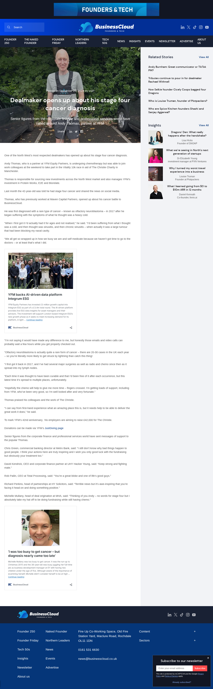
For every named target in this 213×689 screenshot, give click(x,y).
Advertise (186, 41)
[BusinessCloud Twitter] (188, 27)
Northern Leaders (82, 41)
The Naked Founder (31, 41)
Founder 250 (10, 41)
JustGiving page (54, 428)
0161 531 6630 (88, 649)
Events (150, 41)
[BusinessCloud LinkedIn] (182, 27)
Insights (135, 41)
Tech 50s (105, 41)
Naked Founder (56, 631)
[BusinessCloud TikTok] (194, 27)
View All (204, 57)
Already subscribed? (181, 682)
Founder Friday (58, 41)
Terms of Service (171, 676)
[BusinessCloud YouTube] (207, 27)
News (121, 41)
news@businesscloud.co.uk (97, 658)
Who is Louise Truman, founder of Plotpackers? (177, 100)
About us (201, 41)
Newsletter (167, 41)
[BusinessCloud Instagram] (201, 27)
